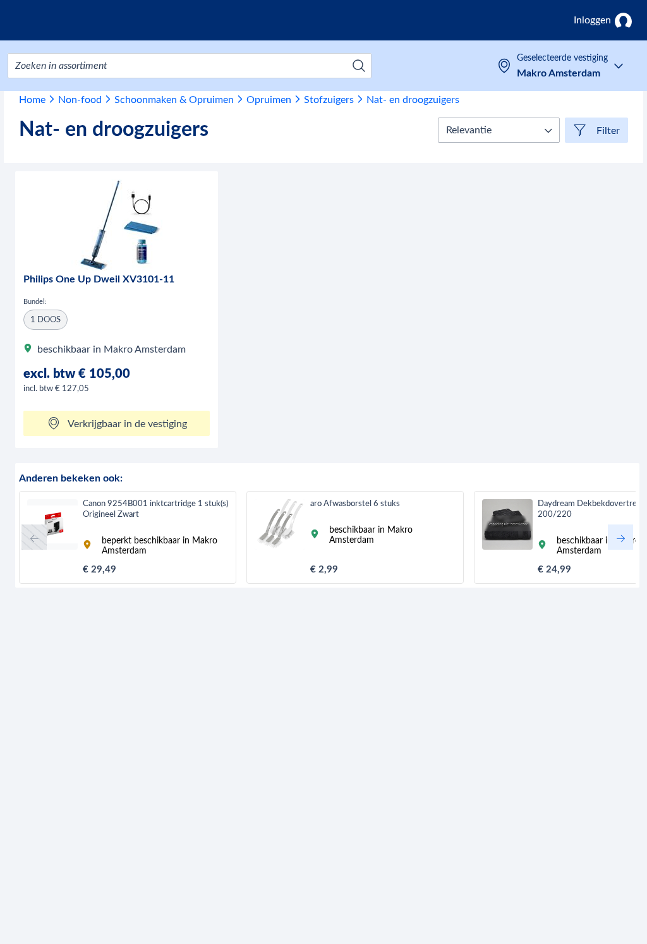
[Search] (359, 65)
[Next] (620, 537)
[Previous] (34, 537)
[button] (499, 130)
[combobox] (190, 65)
